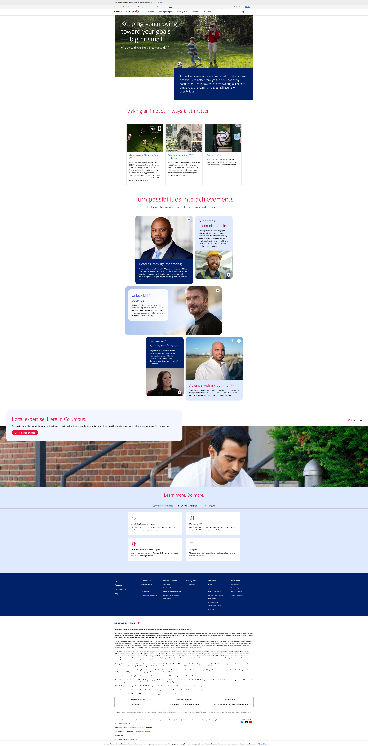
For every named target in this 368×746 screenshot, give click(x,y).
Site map (204, 720)
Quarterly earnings (213, 588)
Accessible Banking (142, 720)
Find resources (167, 598)
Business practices (146, 588)
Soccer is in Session (216, 155)
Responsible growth (146, 584)
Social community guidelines (191, 720)
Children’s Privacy (168, 720)
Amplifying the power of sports (143, 524)
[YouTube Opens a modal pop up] (250, 722)
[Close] (365, 743)
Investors (195, 12)
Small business (127, 7)
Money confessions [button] (164, 346)
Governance (211, 609)
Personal (116, 7)
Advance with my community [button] (211, 385)
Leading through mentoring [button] (160, 264)
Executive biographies (237, 588)
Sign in (117, 581)
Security (178, 720)
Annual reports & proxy (214, 606)
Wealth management (141, 7)
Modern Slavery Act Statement (149, 595)
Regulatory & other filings (215, 595)
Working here (182, 12)
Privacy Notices (262, 744)
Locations (117, 720)
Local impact (166, 584)
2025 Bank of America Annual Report (145, 550)
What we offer (145, 591)
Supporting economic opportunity (172, 591)
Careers (152, 720)
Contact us (119, 585)
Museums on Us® (195, 524)
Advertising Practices (215, 720)
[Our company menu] (156, 12)
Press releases (235, 584)
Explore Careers (190, 584)
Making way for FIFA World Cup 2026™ (143, 157)
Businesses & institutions (158, 7)
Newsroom (208, 12)
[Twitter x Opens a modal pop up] (246, 722)
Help (243, 12)
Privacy (158, 720)
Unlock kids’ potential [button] (141, 298)
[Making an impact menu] (174, 12)
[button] (251, 12)
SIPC (142, 658)
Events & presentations (214, 591)
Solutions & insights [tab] (187, 505)
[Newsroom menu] (213, 12)
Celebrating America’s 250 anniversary (181, 157)
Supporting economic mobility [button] (213, 223)
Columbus (247, 7)
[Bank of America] (126, 12)
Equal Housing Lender (142, 731)
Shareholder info (213, 602)
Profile (210, 584)
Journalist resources (236, 591)
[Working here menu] (188, 12)
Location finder (121, 589)
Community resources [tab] (163, 505)
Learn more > (160, 2)
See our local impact (25, 432)
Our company (149, 12)
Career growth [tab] (209, 505)
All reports (193, 550)
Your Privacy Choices (121, 723)
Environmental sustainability (171, 595)
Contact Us (125, 720)
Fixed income (212, 598)
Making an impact (165, 12)
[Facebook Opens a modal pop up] (242, 722)
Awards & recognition (237, 595)
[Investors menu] (200, 12)
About (170, 7)
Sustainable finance (168, 588)
